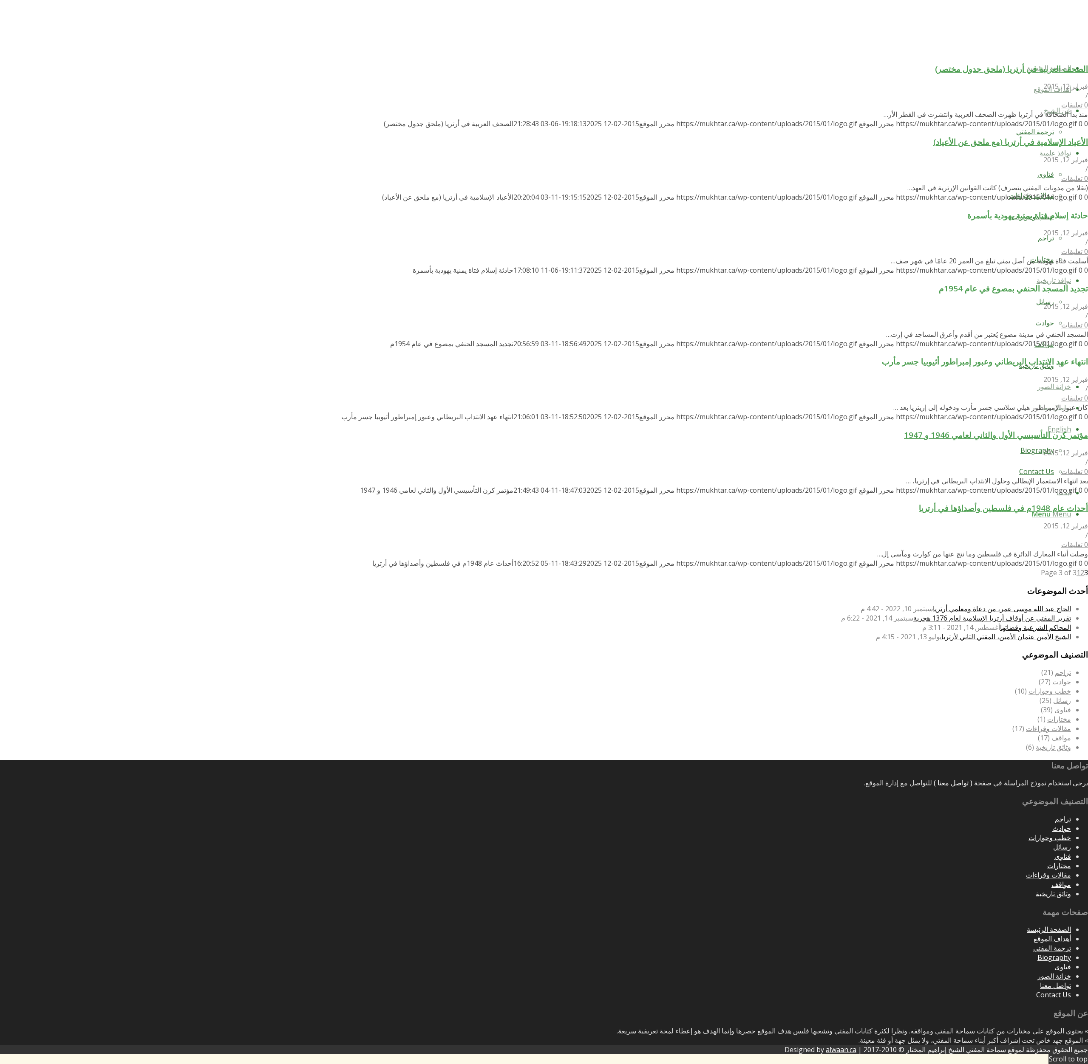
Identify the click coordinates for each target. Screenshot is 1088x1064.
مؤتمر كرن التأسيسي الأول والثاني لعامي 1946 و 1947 (996, 434)
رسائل (1062, 700)
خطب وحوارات (1049, 691)
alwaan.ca (841, 1049)
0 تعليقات (1074, 105)
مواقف (1061, 737)
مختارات (1059, 719)
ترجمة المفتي (1052, 948)
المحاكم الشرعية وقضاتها (1035, 627)
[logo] (1024, 40)
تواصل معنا (1055, 985)
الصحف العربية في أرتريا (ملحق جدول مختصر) (1011, 68)
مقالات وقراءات (1048, 728)
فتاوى (1062, 709)
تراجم (1063, 672)
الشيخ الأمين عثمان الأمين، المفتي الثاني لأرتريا (1006, 636)
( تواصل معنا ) (952, 782)
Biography (1054, 957)
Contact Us (1053, 994)
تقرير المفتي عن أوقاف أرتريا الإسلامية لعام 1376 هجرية (992, 618)
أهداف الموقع (1052, 938)
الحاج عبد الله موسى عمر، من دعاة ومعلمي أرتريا (1002, 608)
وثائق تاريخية (1053, 747)
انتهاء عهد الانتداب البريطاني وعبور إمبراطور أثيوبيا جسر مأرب (985, 361)
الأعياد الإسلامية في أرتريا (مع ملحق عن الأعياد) (1010, 141)
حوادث (1061, 681)
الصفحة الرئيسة (1049, 929)
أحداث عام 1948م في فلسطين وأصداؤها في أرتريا (1003, 507)
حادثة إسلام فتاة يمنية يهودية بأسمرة (1027, 215)
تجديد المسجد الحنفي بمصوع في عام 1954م (1013, 288)
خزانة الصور (1054, 976)
